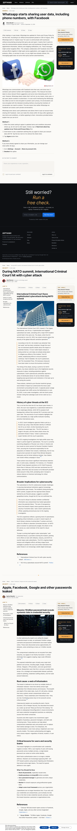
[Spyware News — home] (7, 2)
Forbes (48, 817)
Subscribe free (66, 39)
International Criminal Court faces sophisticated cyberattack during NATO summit (8, 292)
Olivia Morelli (9, 23)
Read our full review (65, 66)
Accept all (44, 827)
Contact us (54, 248)
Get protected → (66, 63)
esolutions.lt (12, 242)
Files (33, 2)
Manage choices (65, 827)
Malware (21, 2)
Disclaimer (54, 242)
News (16, 2)
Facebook (4, 244)
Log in (72, 2)
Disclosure (54, 245)
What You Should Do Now (8, 624)
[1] (48, 338)
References (6, 307)
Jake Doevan (9, 280)
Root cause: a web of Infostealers (8, 614)
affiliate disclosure (27, 256)
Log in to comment (47, 174)
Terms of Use (55, 237)
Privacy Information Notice (58, 240)
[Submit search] (48, 2)
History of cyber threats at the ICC (7, 298)
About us (54, 234)
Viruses (29, 234)
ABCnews (27, 559)
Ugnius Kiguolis (10, 596)
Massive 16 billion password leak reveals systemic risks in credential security (8, 608)
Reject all (54, 827)
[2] (41, 456)
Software (27, 2)
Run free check (48, 214)
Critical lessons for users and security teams (8, 619)
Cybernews (22, 812)
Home (3, 8)
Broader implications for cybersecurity (7, 303)
